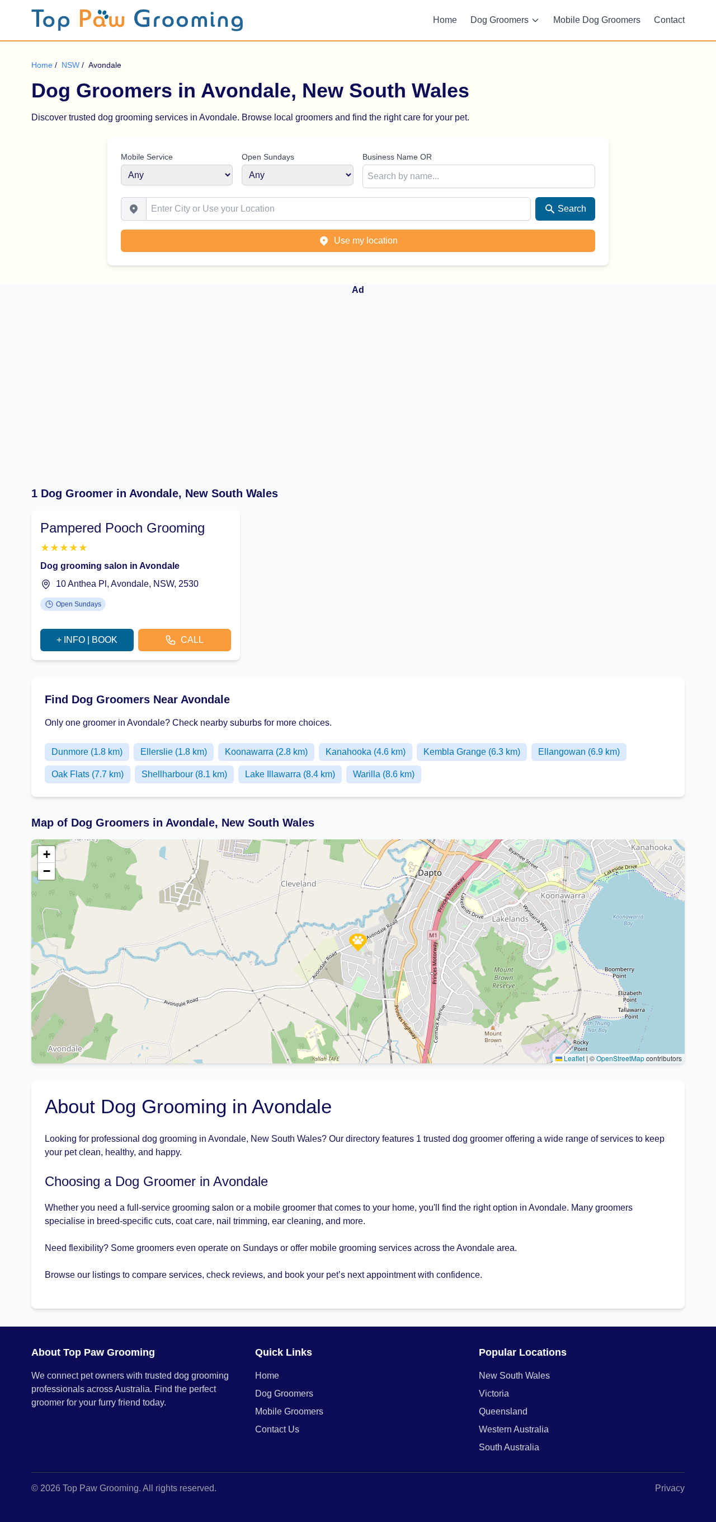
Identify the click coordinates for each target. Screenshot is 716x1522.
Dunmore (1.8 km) (87, 752)
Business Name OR (397, 156)
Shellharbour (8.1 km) (184, 774)
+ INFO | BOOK (86, 640)
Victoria (494, 1393)
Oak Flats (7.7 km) (87, 774)
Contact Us (277, 1429)
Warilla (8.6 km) (383, 774)
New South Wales (514, 1375)
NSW (72, 64)
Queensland (503, 1411)
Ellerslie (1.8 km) (173, 752)
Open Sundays (268, 156)
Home (445, 20)
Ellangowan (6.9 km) (579, 752)
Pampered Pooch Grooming (122, 527)
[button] (358, 942)
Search (572, 208)
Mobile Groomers (289, 1411)
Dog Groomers (499, 20)
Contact (669, 20)
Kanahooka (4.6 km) (366, 752)
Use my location (366, 240)
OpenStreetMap (620, 1058)
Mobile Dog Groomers (596, 20)
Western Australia (514, 1429)
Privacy (670, 1488)
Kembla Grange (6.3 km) (471, 752)
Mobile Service (147, 156)
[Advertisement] (358, 383)
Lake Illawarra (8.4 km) (290, 774)
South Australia (509, 1447)
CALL (192, 640)
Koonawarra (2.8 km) (266, 752)
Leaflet (573, 1058)
